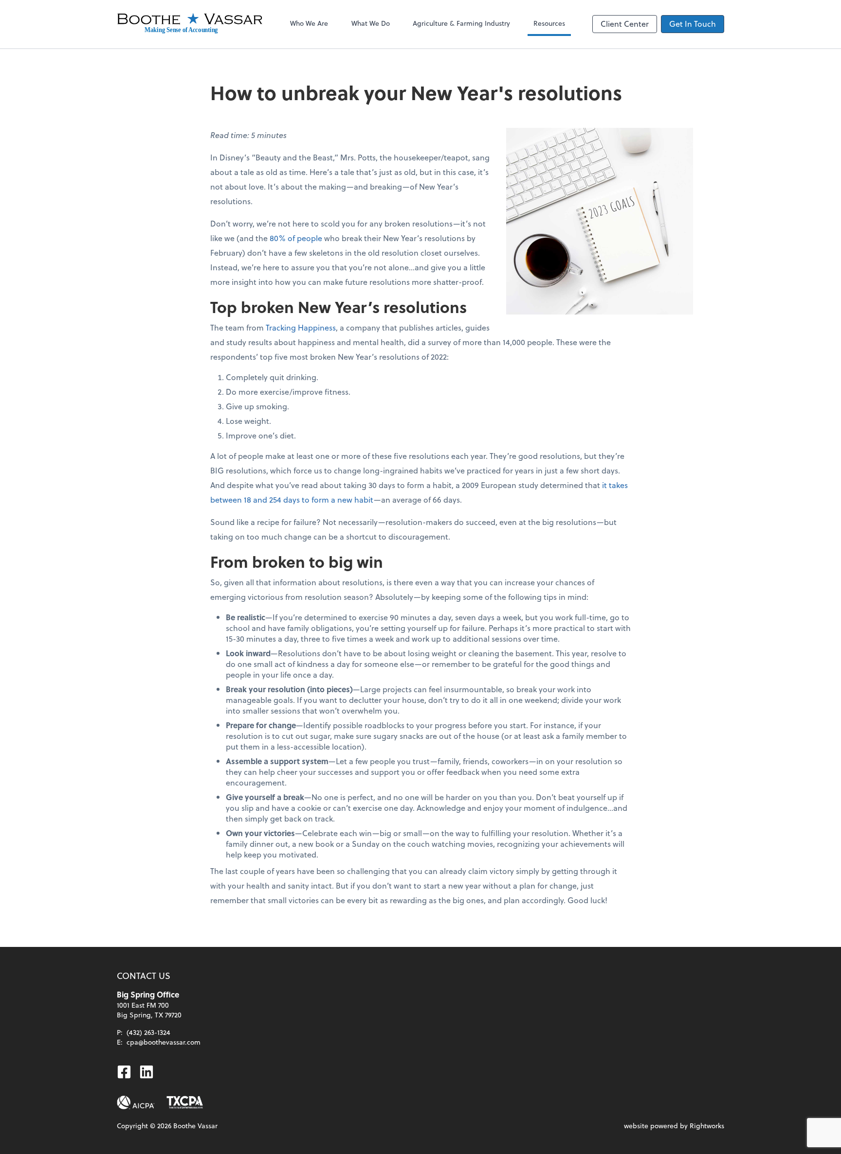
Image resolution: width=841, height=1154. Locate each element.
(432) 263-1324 (148, 1032)
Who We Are (309, 23)
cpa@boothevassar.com (164, 1042)
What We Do (370, 23)
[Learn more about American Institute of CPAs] (136, 1102)
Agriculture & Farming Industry (461, 23)
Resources (549, 23)
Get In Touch (692, 23)
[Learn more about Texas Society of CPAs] (184, 1102)
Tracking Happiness (301, 327)
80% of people (296, 238)
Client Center (625, 23)
